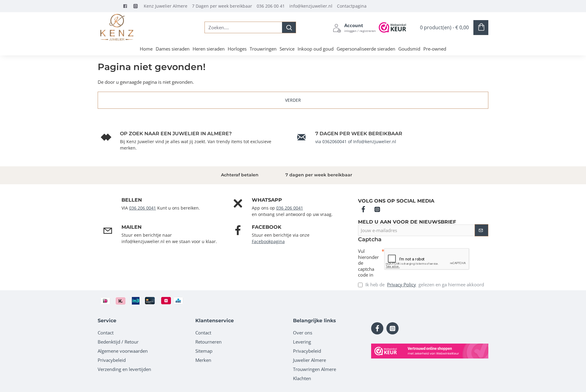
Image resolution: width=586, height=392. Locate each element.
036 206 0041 (142, 208)
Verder (293, 100)
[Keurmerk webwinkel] (429, 351)
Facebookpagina (268, 241)
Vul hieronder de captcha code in (368, 263)
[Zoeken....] (289, 27)
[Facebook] (126, 6)
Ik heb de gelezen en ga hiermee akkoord (424, 284)
